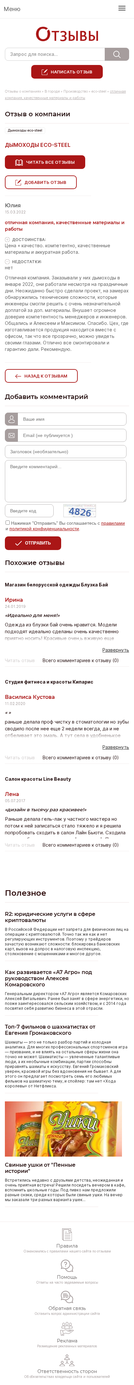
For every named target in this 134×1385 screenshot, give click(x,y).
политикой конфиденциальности (44, 528)
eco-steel (99, 91)
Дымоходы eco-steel (25, 130)
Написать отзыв (71, 71)
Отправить (38, 543)
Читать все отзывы (50, 162)
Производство (75, 91)
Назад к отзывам (45, 375)
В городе (52, 91)
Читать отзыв (20, 660)
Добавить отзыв (45, 182)
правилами (113, 523)
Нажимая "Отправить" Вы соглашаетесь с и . (65, 525)
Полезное (25, 893)
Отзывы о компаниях (23, 91)
